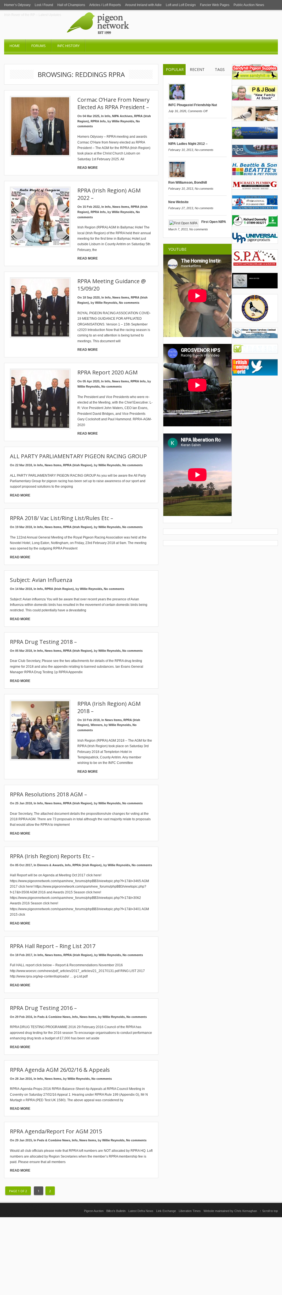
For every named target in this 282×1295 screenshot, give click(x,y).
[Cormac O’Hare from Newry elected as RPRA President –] (40, 126)
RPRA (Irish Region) (77, 465)
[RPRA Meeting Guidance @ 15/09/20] (40, 307)
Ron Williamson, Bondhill (187, 182)
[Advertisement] (141, 1255)
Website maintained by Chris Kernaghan (230, 1211)
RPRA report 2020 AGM (107, 372)
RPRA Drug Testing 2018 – (43, 641)
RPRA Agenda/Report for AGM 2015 (56, 1131)
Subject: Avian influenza (41, 580)
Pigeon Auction (94, 1211)
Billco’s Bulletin (116, 1211)
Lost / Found (44, 5)
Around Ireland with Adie (143, 5)
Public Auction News (249, 5)
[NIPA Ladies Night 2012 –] (177, 138)
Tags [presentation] (220, 69)
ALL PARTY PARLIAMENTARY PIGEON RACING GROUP (78, 456)
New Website (178, 202)
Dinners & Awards (50, 865)
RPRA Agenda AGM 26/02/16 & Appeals (60, 1069)
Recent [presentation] (197, 69)
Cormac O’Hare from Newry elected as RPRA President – (113, 103)
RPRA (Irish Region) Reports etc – (52, 856)
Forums (38, 45)
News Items (120, 206)
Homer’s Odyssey (17, 5)
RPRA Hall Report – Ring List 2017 (52, 946)
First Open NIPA (213, 222)
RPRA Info (98, 121)
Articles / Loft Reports (105, 5)
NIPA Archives (122, 116)
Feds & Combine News (53, 1016)
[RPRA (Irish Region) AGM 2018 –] (40, 730)
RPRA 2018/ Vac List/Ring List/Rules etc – (61, 518)
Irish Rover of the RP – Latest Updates (32, 15)
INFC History (68, 45)
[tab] (174, 69)
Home (15, 45)
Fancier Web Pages (214, 5)
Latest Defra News (140, 1211)
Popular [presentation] (175, 69)
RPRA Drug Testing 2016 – (43, 1008)
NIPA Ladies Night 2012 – (188, 144)
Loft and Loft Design (181, 5)
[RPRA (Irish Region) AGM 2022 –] (40, 217)
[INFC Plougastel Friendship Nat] (177, 99)
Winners (96, 725)
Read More (87, 168)
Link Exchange (166, 1211)
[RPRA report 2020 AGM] (40, 399)
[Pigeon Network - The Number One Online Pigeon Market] (120, 37)
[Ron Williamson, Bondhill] (177, 177)
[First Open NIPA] (183, 223)
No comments (129, 302)
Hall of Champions (71, 5)
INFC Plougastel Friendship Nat (192, 105)
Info (107, 116)
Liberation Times (190, 1211)
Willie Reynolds (123, 121)
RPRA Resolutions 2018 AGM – (48, 794)
